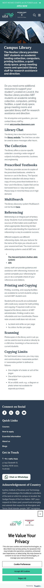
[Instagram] (17, 413)
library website (14, 137)
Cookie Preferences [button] (22, 564)
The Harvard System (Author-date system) (23, 258)
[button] (40, 513)
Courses (5, 427)
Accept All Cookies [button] (22, 571)
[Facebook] (4, 413)
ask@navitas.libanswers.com (22, 124)
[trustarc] (37, 586)
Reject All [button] (22, 578)
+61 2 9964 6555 (11, 459)
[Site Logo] (14, 15)
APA (10, 263)
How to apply (8, 432)
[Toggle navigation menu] (39, 15)
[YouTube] (24, 413)
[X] (11, 413)
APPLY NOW (22, 6)
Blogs (4, 446)
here (18, 207)
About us (6, 441)
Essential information (11, 436)
